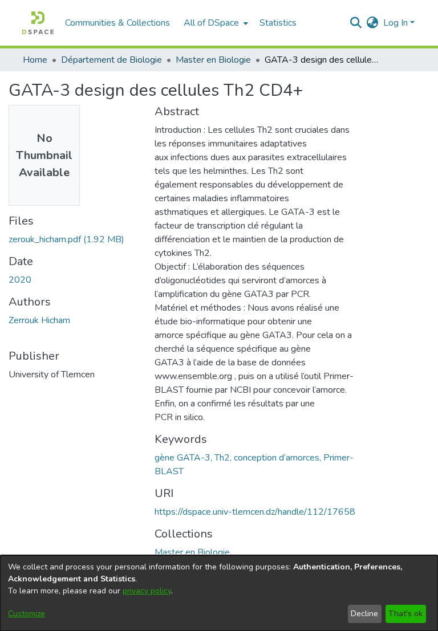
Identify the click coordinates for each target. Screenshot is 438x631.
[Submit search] (356, 23)
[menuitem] (214, 23)
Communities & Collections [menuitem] (117, 23)
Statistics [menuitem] (278, 23)
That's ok (405, 613)
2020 (20, 280)
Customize (26, 613)
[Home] (38, 22)
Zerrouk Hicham (39, 320)
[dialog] (219, 593)
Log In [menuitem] (395, 23)
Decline (364, 613)
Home (35, 60)
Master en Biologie (213, 60)
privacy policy (147, 590)
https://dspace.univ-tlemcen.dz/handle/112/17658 (255, 512)
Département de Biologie (111, 60)
